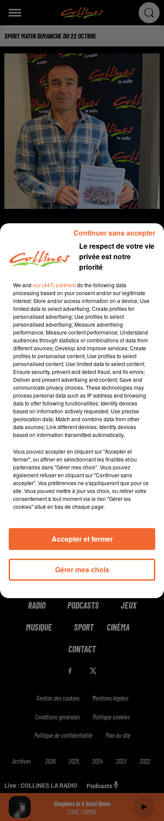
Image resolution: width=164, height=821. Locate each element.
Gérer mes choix (82, 569)
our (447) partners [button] (54, 285)
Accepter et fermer (82, 539)
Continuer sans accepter (114, 233)
